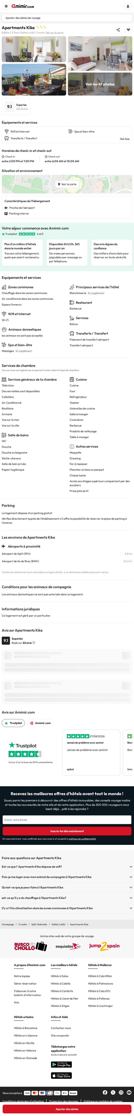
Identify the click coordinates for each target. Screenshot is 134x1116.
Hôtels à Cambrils (62, 991)
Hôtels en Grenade (25, 1058)
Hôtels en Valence (25, 1050)
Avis (16, 1002)
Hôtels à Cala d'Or (99, 991)
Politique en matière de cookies (103, 1101)
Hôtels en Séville (24, 1043)
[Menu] (6, 6)
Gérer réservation (25, 983)
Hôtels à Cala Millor (100, 976)
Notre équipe (22, 976)
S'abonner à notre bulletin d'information (27, 993)
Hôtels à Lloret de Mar (64, 998)
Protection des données (64, 1101)
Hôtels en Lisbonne (26, 1035)
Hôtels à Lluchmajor (100, 1006)
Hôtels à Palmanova (100, 983)
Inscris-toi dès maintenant (67, 831)
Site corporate (60, 1035)
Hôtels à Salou (59, 976)
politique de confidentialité (82, 838)
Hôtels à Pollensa (98, 998)
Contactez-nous (61, 1028)
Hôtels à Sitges (60, 1006)
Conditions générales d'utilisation (23, 1101)
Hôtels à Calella (60, 983)
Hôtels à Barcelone (25, 1028)
